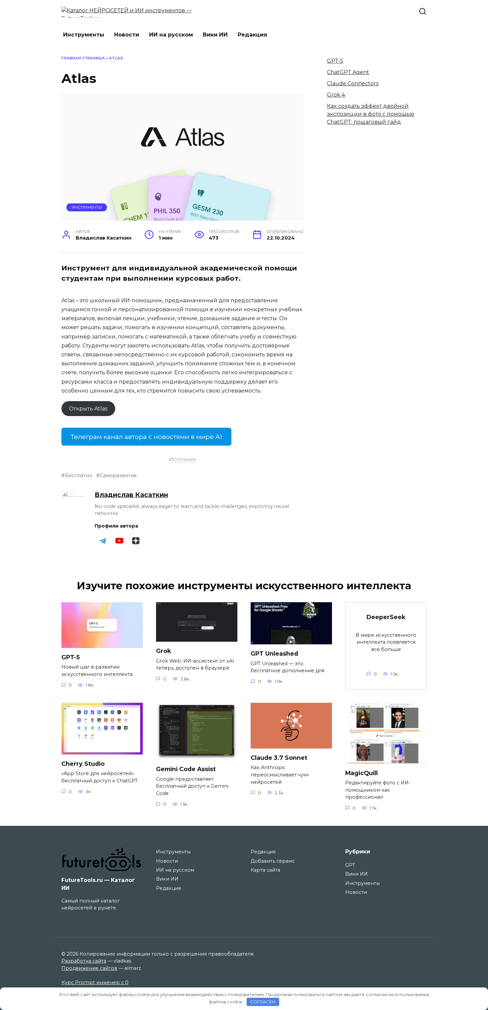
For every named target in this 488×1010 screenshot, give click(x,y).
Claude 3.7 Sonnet (279, 757)
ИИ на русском (171, 35)
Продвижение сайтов (89, 968)
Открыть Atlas (88, 408)
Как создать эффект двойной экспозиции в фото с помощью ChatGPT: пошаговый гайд (370, 114)
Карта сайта (265, 870)
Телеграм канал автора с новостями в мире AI (146, 437)
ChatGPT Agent (348, 72)
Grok (163, 650)
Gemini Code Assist (186, 768)
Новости (126, 35)
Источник (182, 459)
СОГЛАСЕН (263, 1001)
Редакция (252, 35)
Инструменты (83, 35)
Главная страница (83, 58)
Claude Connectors (352, 83)
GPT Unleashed (274, 653)
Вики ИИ (215, 35)
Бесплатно (78, 475)
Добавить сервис (273, 861)
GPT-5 (335, 61)
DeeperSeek (385, 616)
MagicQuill (361, 772)
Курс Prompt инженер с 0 (94, 982)
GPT (350, 865)
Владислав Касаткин (131, 495)
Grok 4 (336, 95)
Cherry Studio (83, 763)
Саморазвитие (118, 475)
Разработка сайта (83, 961)
